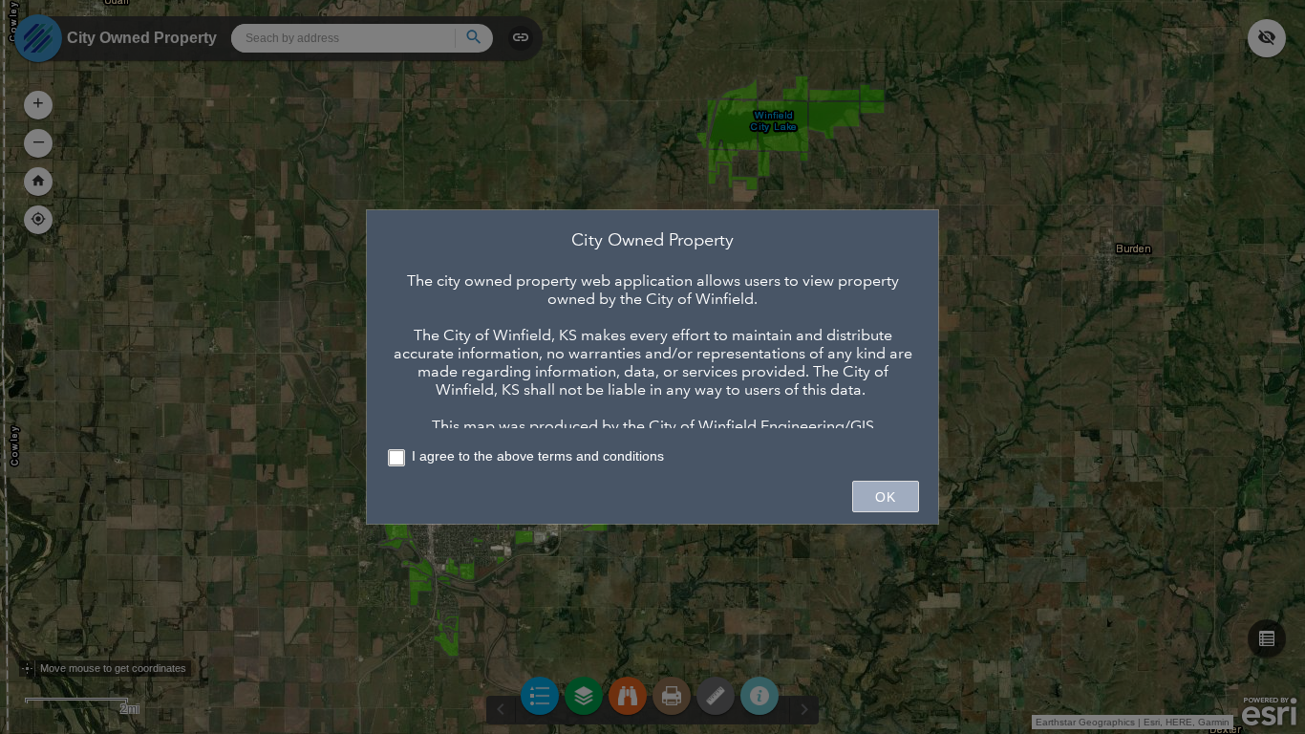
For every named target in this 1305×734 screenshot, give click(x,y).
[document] (652, 328)
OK (885, 497)
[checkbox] (652, 459)
